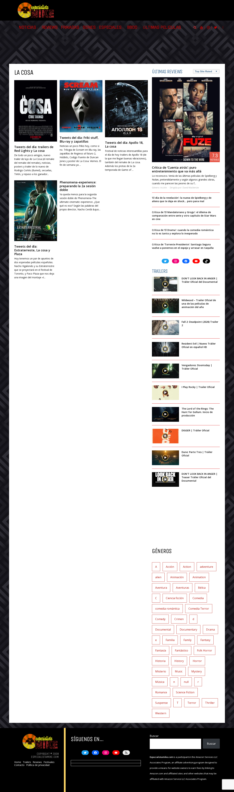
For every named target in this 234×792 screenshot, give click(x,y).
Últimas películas (162, 27)
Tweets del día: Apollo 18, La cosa (124, 144)
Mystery (196, 671)
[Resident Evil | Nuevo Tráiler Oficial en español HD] (165, 349)
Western (160, 713)
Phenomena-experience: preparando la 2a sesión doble (78, 186)
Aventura (161, 588)
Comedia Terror (198, 608)
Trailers (27, 762)
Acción (163, 187)
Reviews (50, 27)
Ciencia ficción (175, 598)
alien (158, 577)
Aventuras (182, 588)
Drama (210, 629)
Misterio (160, 671)
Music (178, 671)
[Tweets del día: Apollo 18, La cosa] (126, 108)
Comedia (198, 598)
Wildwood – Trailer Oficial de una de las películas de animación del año (199, 304)
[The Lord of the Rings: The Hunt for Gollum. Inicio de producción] (165, 414)
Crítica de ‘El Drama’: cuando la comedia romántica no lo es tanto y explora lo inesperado (183, 231)
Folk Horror (204, 650)
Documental (163, 629)
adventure (206, 567)
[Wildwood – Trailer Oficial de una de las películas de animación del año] (165, 306)
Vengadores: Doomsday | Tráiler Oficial (197, 367)
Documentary (188, 629)
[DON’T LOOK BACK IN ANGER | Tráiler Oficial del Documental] (165, 284)
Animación (177, 577)
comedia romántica (167, 608)
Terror (191, 703)
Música (159, 682)
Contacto (19, 765)
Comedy (160, 619)
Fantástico (181, 650)
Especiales (110, 27)
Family (187, 640)
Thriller (210, 703)
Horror (197, 661)
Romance (161, 692)
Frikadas (70, 27)
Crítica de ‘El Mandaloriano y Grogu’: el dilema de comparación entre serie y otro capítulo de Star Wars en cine (184, 216)
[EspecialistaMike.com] (36, 18)
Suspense (161, 703)
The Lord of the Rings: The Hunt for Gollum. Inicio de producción (198, 412)
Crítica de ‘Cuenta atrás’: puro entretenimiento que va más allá (176, 169)
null (186, 682)
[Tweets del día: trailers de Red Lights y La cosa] (35, 111)
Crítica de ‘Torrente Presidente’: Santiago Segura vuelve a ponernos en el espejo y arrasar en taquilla (183, 246)
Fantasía (160, 650)
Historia (160, 661)
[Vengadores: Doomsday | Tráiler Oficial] (165, 371)
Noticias (27, 27)
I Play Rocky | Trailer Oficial (198, 387)
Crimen (179, 619)
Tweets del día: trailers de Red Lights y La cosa (33, 149)
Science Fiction (185, 692)
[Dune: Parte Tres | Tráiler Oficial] (165, 457)
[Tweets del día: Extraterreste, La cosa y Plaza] (35, 210)
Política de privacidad (38, 765)
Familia (170, 640)
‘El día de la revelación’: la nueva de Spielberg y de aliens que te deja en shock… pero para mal (181, 199)
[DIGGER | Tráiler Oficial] (165, 436)
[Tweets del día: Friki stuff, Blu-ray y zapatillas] (81, 106)
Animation (199, 577)
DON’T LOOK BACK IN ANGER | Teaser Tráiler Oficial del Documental (199, 477)
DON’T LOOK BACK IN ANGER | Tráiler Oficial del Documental (200, 280)
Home (17, 762)
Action (187, 567)
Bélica (202, 588)
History (179, 661)
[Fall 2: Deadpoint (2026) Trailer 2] (165, 327)
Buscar (154, 736)
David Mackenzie (191, 187)
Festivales (49, 762)
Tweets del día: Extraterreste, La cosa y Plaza (32, 250)
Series (89, 27)
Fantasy (205, 640)
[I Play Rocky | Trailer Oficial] (165, 392)
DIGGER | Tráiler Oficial (195, 430)
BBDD (132, 27)
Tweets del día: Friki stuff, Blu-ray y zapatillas (79, 139)
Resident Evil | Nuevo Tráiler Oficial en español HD (199, 345)
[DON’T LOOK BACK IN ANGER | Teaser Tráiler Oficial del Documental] (165, 479)
